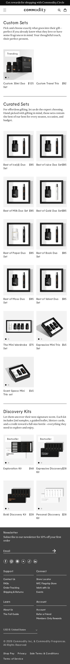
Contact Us (9, 579)
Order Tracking (11, 587)
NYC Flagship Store (46, 583)
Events (39, 591)
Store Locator (43, 579)
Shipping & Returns (13, 591)
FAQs (6, 583)
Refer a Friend (43, 614)
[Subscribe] (52, 549)
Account (41, 609)
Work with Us (43, 587)
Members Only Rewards (49, 618)
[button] (4, 10)
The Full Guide (11, 614)
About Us (8, 609)
